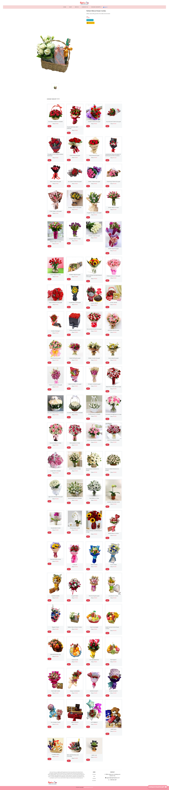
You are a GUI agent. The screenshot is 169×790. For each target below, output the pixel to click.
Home (65, 7)
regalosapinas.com (88, 787)
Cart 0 (105, 7)
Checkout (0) (91, 22)
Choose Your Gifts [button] (96, 7)
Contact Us (85, 7)
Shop (70, 7)
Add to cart (90, 20)
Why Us (76, 7)
